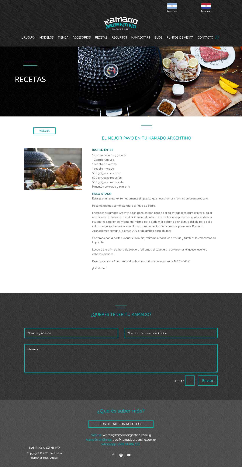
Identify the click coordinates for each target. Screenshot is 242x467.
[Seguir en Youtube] (129, 455)
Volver (44, 130)
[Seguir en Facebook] (113, 455)
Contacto (205, 37)
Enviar (208, 380)
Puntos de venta (180, 37)
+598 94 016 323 (128, 444)
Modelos (46, 37)
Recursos (119, 37)
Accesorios (82, 37)
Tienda (63, 37)
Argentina (172, 11)
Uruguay (28, 37)
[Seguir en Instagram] (121, 455)
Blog (158, 37)
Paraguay (206, 11)
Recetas (101, 37)
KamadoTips (140, 37)
